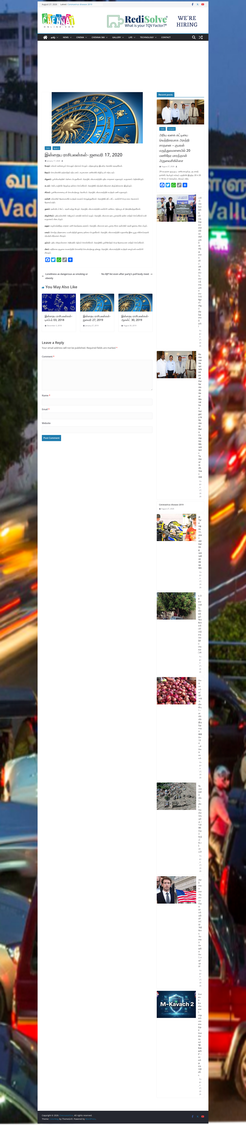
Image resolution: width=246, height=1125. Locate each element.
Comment (48, 356)
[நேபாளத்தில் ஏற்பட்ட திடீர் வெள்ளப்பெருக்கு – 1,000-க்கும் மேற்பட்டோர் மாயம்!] (176, 829)
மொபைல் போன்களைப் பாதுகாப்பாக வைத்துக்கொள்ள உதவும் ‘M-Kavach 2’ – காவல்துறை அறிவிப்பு (200, 1034)
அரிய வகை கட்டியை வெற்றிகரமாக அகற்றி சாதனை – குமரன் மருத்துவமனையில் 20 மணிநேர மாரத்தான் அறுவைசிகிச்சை (174, 148)
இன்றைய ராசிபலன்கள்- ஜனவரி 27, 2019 (96, 318)
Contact (166, 37)
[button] (56, 37)
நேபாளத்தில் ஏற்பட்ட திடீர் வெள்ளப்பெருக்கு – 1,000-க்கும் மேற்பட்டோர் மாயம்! (200, 818)
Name (46, 395)
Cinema (80, 37)
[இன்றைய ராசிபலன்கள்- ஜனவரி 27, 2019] (97, 295)
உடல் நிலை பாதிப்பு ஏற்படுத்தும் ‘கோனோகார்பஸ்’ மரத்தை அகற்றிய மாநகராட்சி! (200, 624)
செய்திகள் (171, 129)
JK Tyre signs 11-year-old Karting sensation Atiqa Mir (200, 542)
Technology (147, 37)
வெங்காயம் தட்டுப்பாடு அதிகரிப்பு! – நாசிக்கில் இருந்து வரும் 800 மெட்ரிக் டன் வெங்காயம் (200, 719)
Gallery (116, 37)
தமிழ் (53, 37)
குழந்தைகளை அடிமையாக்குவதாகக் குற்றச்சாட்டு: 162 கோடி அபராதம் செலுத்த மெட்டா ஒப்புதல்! (200, 923)
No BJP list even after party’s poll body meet (125, 274)
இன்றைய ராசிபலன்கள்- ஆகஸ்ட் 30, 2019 (135, 318)
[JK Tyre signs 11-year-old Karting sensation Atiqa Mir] (176, 552)
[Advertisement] (123, 71)
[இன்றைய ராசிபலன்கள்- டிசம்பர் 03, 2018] (59, 295)
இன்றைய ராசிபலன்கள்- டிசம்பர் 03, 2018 (58, 318)
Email (46, 409)
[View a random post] (200, 37)
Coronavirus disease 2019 (171, 504)
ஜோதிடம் (56, 148)
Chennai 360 (98, 37)
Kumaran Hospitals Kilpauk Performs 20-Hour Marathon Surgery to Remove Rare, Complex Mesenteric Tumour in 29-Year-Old (200, 415)
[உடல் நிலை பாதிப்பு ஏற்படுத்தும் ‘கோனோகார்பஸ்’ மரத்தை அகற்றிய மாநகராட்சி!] (176, 633)
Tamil (48, 148)
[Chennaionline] (45, 37)
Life (130, 37)
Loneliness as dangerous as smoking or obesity (66, 276)
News (66, 37)
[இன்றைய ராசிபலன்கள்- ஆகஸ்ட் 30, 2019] (135, 295)
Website (46, 423)
